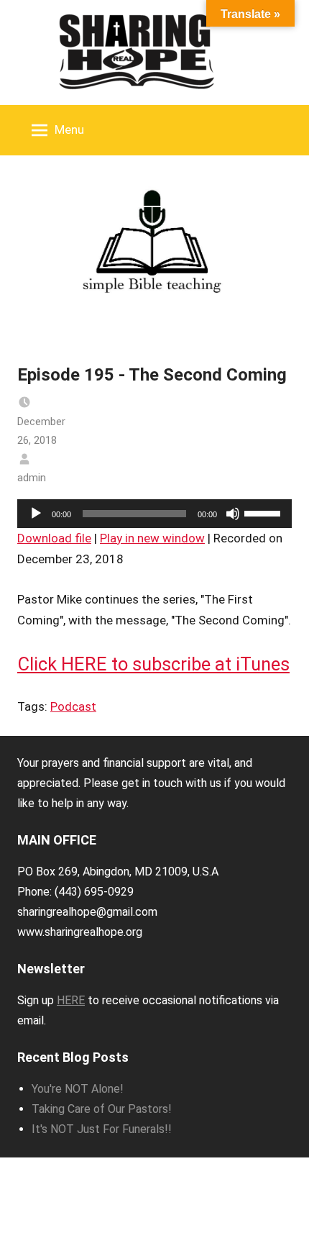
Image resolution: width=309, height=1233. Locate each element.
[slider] (264, 512)
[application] (154, 513)
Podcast (73, 706)
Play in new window (152, 538)
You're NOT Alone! (78, 1089)
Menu (69, 129)
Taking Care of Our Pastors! (102, 1109)
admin (31, 477)
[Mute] (233, 513)
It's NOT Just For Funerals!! (102, 1129)
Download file (54, 538)
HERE (71, 1000)
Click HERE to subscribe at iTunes (153, 664)
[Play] (36, 513)
